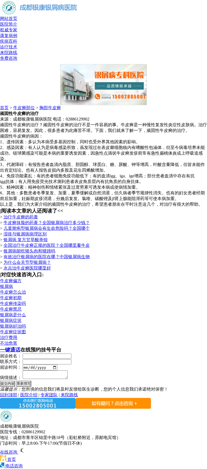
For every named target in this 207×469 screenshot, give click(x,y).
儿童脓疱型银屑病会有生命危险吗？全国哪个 (47, 228)
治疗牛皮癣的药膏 (21, 217)
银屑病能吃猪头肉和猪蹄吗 (29, 251)
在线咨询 (9, 452)
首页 (4, 107)
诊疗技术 (8, 47)
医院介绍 (28, 395)
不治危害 (8, 343)
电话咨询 (13, 466)
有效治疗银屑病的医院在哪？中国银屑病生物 (47, 256)
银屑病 (6, 286)
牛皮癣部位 (24, 107)
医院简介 (8, 24)
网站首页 (8, 18)
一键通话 (10, 349)
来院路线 (8, 52)
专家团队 (49, 395)
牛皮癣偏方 (11, 280)
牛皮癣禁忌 (11, 309)
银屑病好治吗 (13, 326)
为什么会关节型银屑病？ (27, 262)
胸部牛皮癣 (50, 107)
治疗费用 (8, 337)
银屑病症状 (11, 320)
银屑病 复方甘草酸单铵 (26, 239)
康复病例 (8, 35)
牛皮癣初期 (11, 297)
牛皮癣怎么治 (13, 292)
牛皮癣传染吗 (13, 303)
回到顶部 (8, 395)
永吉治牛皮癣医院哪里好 (27, 268)
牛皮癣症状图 (13, 332)
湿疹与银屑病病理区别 (25, 234)
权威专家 (8, 30)
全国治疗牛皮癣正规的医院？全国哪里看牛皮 (47, 245)
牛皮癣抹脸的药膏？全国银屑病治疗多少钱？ (47, 222)
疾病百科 (8, 41)
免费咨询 (8, 58)
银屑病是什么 (13, 314)
